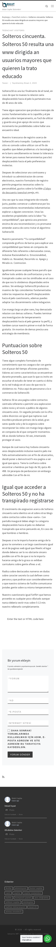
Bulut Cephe (17, 798)
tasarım (33, 907)
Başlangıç (6, 17)
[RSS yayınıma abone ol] (3, 777)
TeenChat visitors (19, 17)
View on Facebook (10, 814)
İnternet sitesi (20, 723)
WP (17, 934)
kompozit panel (23, 898)
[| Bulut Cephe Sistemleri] (8, 4)
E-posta (15, 712)
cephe (17, 893)
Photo (11, 810)
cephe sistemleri (32, 893)
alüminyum (20, 888)
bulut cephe (36, 888)
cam (8, 893)
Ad (11, 700)
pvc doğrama (41, 898)
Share (21, 814)
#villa (8, 888)
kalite (8, 898)
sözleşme (28, 902)
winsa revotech (14, 911)
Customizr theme (42, 934)
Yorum (14, 678)
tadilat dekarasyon (15, 907)
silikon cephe (13, 902)
